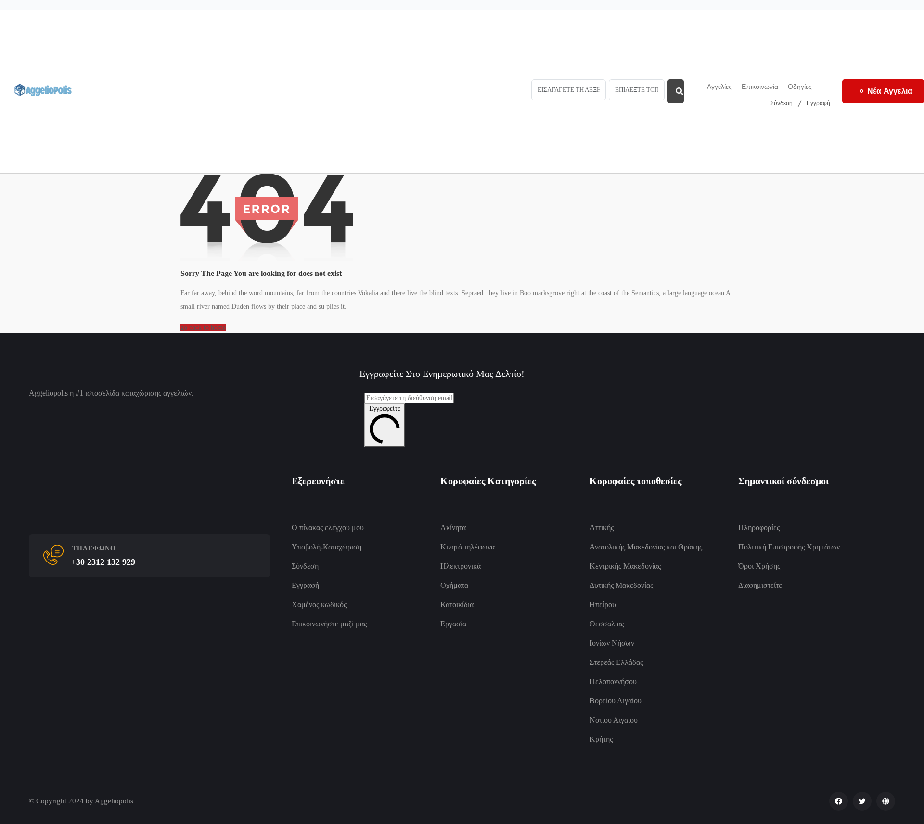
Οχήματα (454, 585)
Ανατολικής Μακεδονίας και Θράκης (646, 547)
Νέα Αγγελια (889, 91)
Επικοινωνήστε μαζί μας (329, 624)
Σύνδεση (781, 102)
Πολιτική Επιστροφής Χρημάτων (789, 547)
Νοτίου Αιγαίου (614, 720)
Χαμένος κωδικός (319, 604)
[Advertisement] (292, 91)
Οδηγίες (800, 86)
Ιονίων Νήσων (612, 643)
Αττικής (602, 528)
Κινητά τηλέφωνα (467, 547)
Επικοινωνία (760, 86)
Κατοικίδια (457, 604)
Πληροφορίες (759, 528)
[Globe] (885, 801)
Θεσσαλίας (607, 624)
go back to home (203, 327)
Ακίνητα (453, 528)
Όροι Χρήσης (759, 566)
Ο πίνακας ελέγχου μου (328, 528)
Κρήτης (601, 739)
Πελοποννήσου (613, 681)
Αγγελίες (719, 86)
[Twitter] (862, 801)
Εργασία (453, 624)
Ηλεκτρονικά (460, 566)
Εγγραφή (818, 102)
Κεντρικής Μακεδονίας (625, 566)
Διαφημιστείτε (760, 585)
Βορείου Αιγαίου (616, 701)
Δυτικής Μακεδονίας (621, 585)
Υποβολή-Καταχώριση (326, 547)
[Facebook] (838, 801)
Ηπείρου (603, 604)
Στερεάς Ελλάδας (616, 662)
